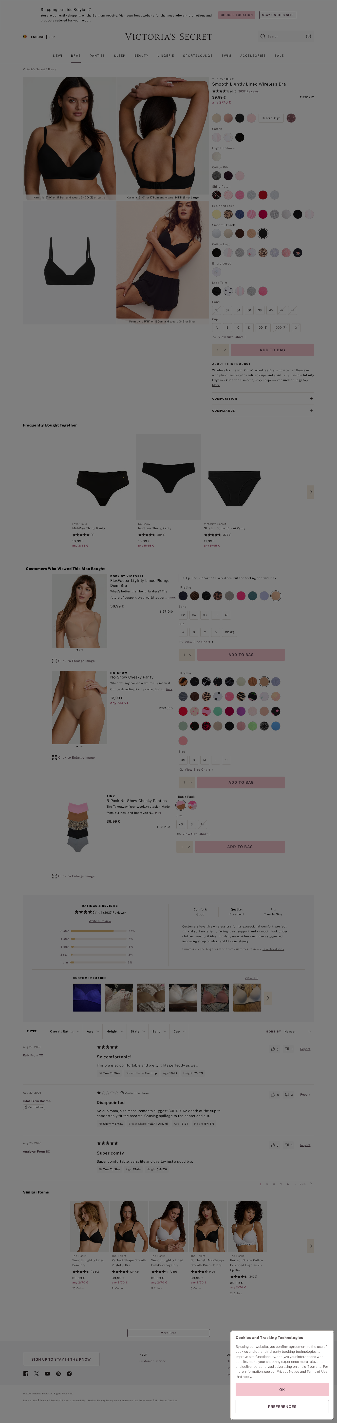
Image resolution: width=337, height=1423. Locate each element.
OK (282, 1389)
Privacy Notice (288, 1371)
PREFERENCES (282, 1407)
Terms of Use (317, 1371)
